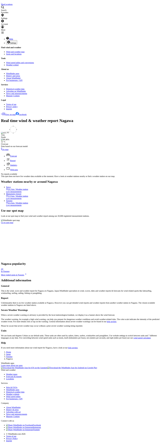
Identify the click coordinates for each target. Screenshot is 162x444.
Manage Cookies (13, 96)
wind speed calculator (142, 338)
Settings (13, 43)
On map (5, 149)
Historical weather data (15, 89)
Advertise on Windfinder (16, 91)
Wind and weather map (15, 52)
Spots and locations (14, 54)
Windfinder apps (12, 73)
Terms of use (11, 104)
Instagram (37, 427)
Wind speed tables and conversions (20, 63)
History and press (13, 76)
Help (11, 39)
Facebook (23, 114)
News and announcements (16, 93)
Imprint (9, 109)
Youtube (36, 430)
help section (111, 321)
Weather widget (12, 65)
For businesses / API (14, 80)
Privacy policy (12, 107)
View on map (10, 114)
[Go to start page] (1, 2)
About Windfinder (13, 78)
